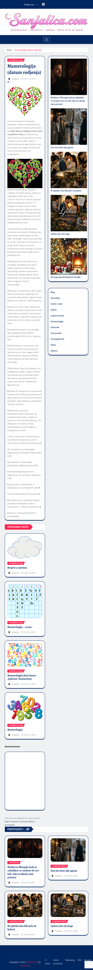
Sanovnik (55, 327)
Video (53, 345)
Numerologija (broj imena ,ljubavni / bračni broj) (21, 677)
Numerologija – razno (19, 627)
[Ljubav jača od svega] (69, 213)
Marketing (70, 960)
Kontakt (87, 960)
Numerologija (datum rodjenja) (28, 50)
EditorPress (32, 962)
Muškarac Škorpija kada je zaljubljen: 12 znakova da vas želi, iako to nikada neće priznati (68, 100)
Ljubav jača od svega (60, 234)
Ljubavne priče (57, 315)
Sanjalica (15, 79)
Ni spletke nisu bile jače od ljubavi (66, 190)
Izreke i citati (56, 304)
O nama (47, 962)
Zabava (54, 350)
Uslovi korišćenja (57, 962)
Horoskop (55, 298)
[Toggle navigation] (46, 39)
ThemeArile (25, 965)
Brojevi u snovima (17, 568)
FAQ (79, 960)
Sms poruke (56, 333)
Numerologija (15, 730)
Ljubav (54, 309)
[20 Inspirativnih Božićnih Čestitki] (69, 256)
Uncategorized (57, 339)
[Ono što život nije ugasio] (69, 126)
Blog (53, 292)
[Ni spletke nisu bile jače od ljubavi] (69, 170)
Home (9, 50)
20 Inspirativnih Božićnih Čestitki (66, 277)
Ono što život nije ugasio (62, 147)
